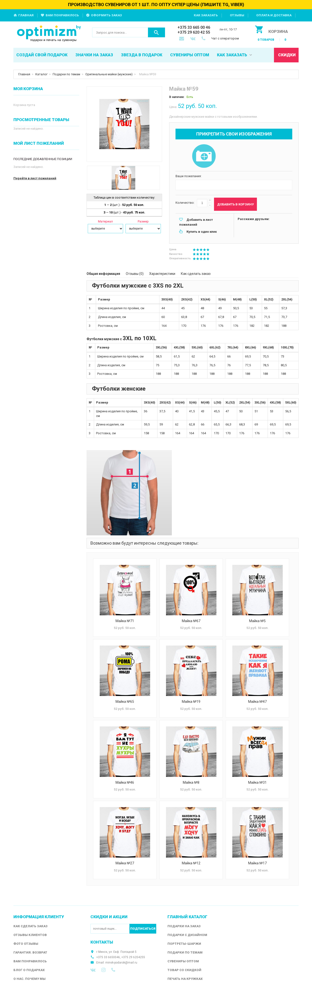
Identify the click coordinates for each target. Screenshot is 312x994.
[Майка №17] (257, 832)
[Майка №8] (191, 751)
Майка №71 (125, 621)
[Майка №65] (124, 671)
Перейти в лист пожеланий (34, 178)
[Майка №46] (124, 751)
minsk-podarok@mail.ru (121, 962)
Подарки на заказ (184, 926)
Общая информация (103, 274)
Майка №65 (125, 702)
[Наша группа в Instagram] (103, 970)
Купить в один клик (201, 231)
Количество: (185, 202)
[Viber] (113, 970)
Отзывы (237, 15)
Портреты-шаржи (184, 944)
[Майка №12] (191, 832)
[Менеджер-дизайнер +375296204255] (204, 39)
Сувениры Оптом (183, 961)
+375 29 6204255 (133, 957)
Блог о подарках (29, 970)
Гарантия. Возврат (30, 952)
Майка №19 (191, 702)
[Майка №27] (124, 832)
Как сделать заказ (196, 274)
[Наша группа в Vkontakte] (93, 970)
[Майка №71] (124, 590)
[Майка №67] (191, 590)
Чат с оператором (225, 38)
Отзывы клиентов (30, 935)
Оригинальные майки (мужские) (109, 74)
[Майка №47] (257, 671)
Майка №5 (257, 621)
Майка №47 (257, 702)
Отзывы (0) (135, 274)
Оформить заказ (106, 15)
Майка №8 (191, 782)
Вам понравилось (62, 15)
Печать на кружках (185, 979)
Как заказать (206, 15)
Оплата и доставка (274, 15)
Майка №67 (191, 621)
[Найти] (156, 32)
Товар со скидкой (184, 970)
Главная (26, 15)
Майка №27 (125, 863)
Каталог (41, 74)
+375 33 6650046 (108, 957)
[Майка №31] (257, 751)
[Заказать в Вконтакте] (193, 39)
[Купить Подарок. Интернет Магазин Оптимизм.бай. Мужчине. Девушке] (49, 33)
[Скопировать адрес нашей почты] (182, 39)
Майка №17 (257, 863)
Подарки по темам (66, 74)
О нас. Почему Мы (29, 979)
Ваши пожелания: (189, 176)
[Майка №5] (257, 590)
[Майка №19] (191, 671)
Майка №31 (257, 782)
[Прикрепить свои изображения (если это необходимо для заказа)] (204, 156)
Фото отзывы (25, 944)
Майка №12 (191, 863)
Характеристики (162, 274)
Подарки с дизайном (187, 935)
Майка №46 (125, 782)
